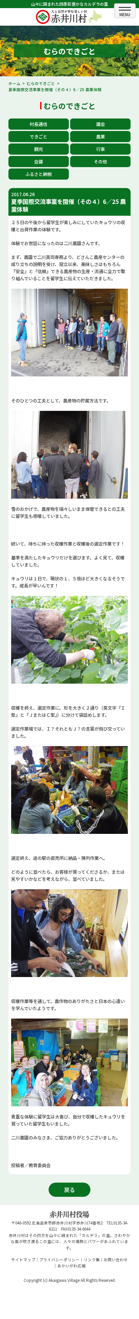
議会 (100, 124)
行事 (100, 149)
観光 (38, 149)
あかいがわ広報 (71, 1265)
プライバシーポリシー (59, 1259)
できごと (38, 136)
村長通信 (38, 124)
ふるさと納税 (38, 174)
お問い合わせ (116, 1259)
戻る (69, 1190)
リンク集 (92, 1259)
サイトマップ (23, 1259)
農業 (100, 136)
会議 (38, 161)
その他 (100, 161)
